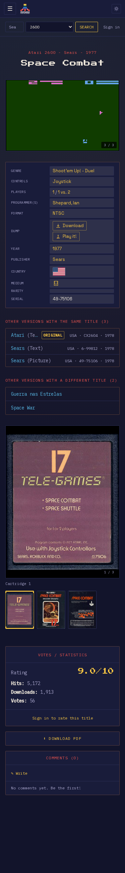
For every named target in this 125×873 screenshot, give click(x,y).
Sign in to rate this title (62, 717)
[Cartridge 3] (82, 610)
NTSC (58, 213)
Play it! (70, 236)
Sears (59, 259)
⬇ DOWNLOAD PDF (62, 738)
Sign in (111, 26)
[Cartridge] (56, 283)
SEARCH (87, 26)
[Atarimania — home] (25, 8)
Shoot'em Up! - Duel (73, 171)
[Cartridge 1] (19, 610)
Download (73, 225)
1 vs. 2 (64, 192)
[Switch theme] (116, 8)
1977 (57, 249)
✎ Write (19, 773)
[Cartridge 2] (51, 610)
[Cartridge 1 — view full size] (62, 502)
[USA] (59, 271)
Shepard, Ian (66, 203)
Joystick (62, 181)
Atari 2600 (42, 52)
